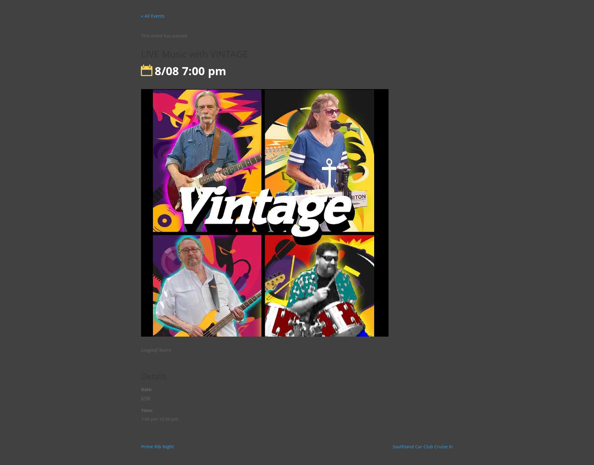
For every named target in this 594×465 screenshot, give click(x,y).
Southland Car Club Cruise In (423, 447)
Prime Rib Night (157, 447)
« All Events (153, 16)
